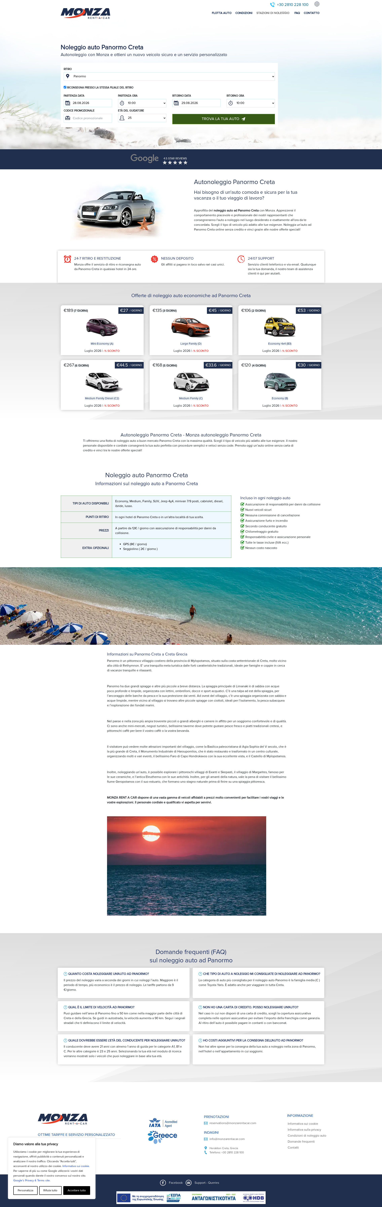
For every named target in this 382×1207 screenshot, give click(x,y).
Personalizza (25, 1190)
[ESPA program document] (191, 1197)
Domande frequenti (301, 1142)
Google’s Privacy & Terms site (31, 1180)
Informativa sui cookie (75, 1166)
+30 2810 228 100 (292, 4)
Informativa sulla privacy (304, 1130)
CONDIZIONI (243, 13)
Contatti (293, 1148)
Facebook (176, 1183)
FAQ (297, 13)
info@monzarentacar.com (227, 1139)
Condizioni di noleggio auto (307, 1136)
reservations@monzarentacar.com (233, 1123)
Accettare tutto (77, 1190)
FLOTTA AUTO (221, 13)
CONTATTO (311, 13)
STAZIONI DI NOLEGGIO (272, 13)
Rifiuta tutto (50, 1190)
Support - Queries (207, 1183)
